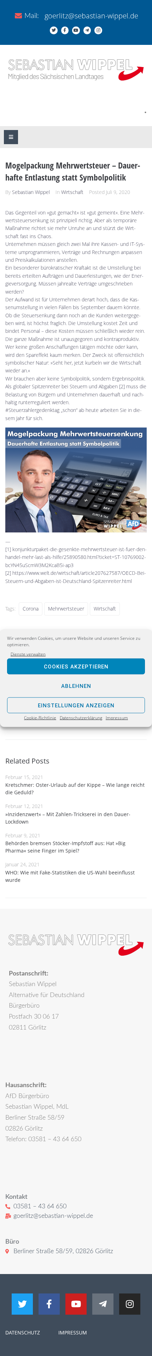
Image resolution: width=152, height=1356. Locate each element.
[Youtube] (76, 30)
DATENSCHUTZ (22, 1332)
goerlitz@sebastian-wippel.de (91, 15)
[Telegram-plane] (87, 30)
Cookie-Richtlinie (40, 718)
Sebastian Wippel (31, 192)
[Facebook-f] (65, 30)
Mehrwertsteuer (66, 608)
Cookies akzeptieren (76, 667)
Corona (31, 608)
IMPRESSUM (72, 1332)
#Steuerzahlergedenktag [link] (32, 410)
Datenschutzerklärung (81, 718)
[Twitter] (54, 30)
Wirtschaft (72, 192)
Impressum (117, 718)
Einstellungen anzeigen (76, 705)
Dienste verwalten (28, 654)
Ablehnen (76, 686)
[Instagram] (98, 30)
